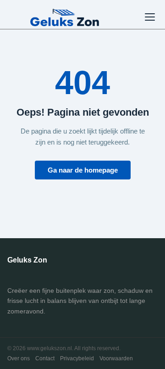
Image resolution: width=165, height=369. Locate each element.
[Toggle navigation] (150, 17)
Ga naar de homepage (83, 170)
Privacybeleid (77, 358)
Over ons (18, 358)
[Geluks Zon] (64, 17)
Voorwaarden (116, 358)
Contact (45, 358)
